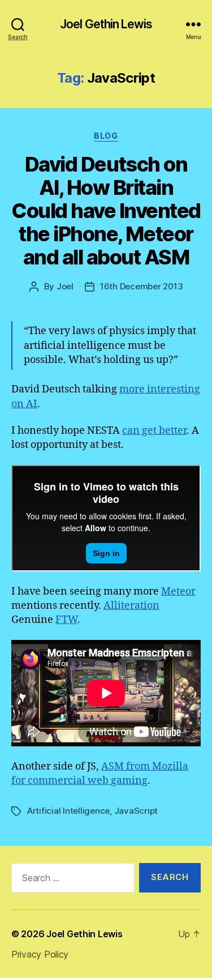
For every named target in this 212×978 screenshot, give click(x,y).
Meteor (178, 591)
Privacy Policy (39, 954)
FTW (66, 619)
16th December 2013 (141, 286)
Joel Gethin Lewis (106, 24)
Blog (106, 135)
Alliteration (131, 605)
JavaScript (136, 810)
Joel (65, 286)
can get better (154, 430)
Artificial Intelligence (68, 810)
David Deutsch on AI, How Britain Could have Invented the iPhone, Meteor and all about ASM (106, 211)
